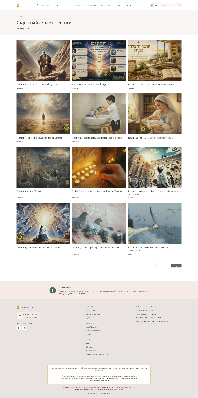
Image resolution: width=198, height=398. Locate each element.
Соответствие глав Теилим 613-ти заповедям (152, 321)
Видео (87, 318)
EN (156, 5)
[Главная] (37, 5)
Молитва (45, 5)
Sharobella (107, 393)
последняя (176, 266)
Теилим (57, 5)
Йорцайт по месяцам (93, 331)
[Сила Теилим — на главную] (18, 5)
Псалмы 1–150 (90, 311)
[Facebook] (18, 328)
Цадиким (79, 5)
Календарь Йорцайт (92, 314)
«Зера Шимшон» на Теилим (146, 314)
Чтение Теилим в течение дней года (149, 318)
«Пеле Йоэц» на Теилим (144, 311)
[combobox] (171, 5)
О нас (118, 5)
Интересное (106, 5)
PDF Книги (129, 5)
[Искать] (180, 5)
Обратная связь (91, 351)
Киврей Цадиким (91, 327)
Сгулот (68, 5)
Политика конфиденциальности (96, 354)
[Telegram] (24, 328)
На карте (88, 334)
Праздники (92, 5)
